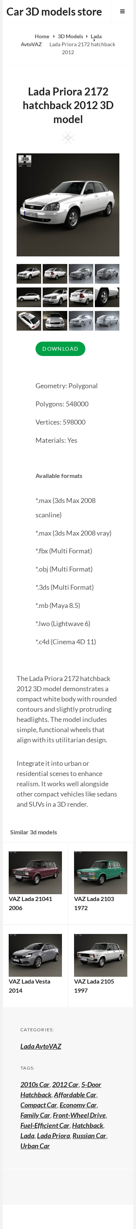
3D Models (70, 36)
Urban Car (35, 1146)
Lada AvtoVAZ (40, 1046)
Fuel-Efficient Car (45, 1125)
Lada (27, 1135)
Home (42, 36)
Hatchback (87, 1125)
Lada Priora (53, 1135)
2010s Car (34, 1084)
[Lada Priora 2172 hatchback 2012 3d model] (55, 273)
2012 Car (65, 1084)
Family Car (35, 1115)
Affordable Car (75, 1094)
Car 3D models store (54, 11)
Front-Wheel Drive (79, 1115)
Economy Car (78, 1105)
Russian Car (89, 1135)
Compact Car (38, 1105)
